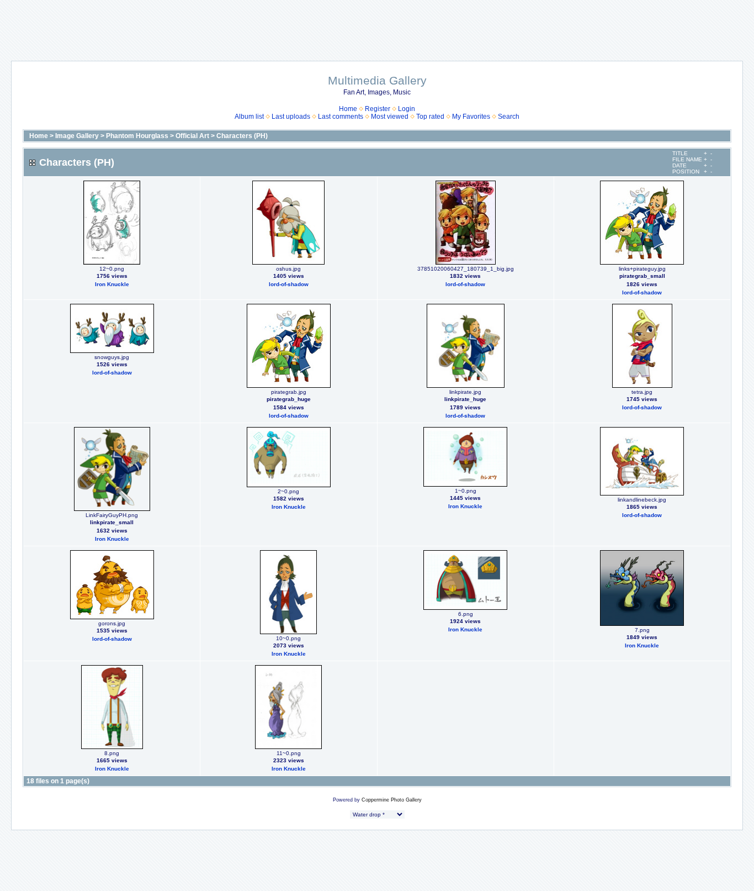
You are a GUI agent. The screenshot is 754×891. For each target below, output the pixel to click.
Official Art (192, 136)
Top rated (430, 116)
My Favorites (471, 116)
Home (348, 109)
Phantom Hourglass (137, 136)
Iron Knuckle (112, 284)
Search (508, 116)
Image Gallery (77, 136)
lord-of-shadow (289, 284)
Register (377, 109)
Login (406, 109)
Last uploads (291, 116)
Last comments (340, 116)
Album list (249, 116)
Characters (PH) (242, 136)
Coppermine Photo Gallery (392, 800)
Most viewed (389, 116)
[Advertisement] (377, 25)
